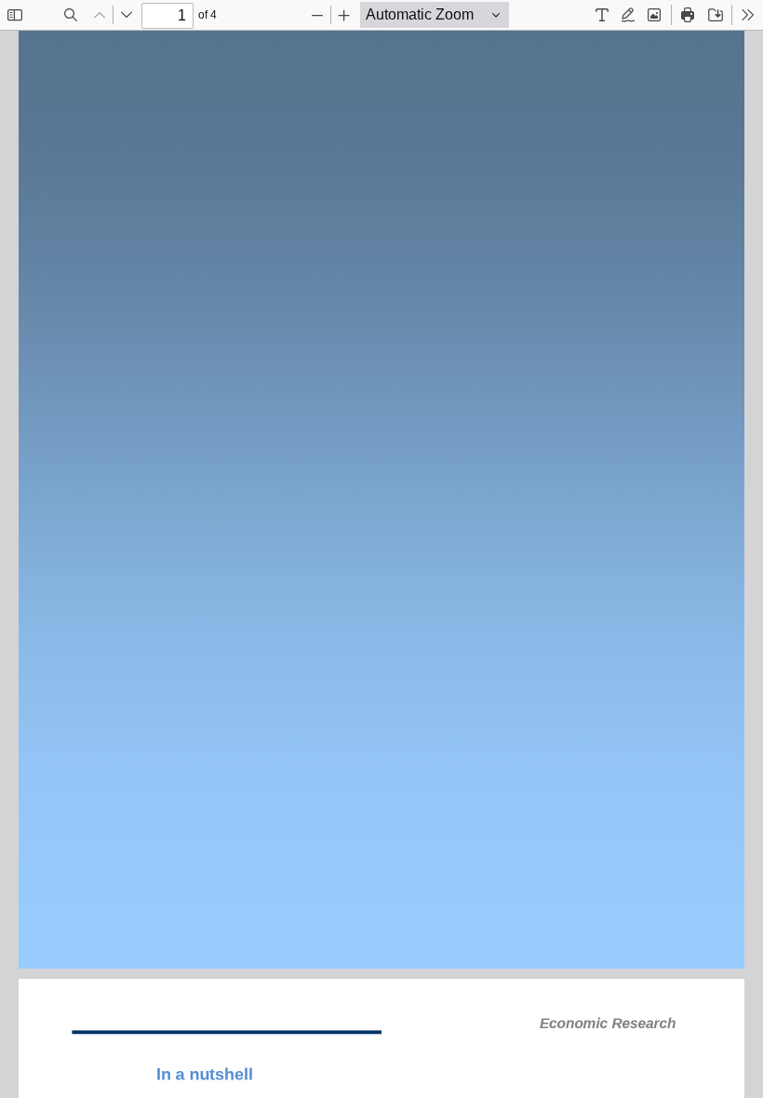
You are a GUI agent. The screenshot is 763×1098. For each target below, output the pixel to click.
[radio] (602, 15)
